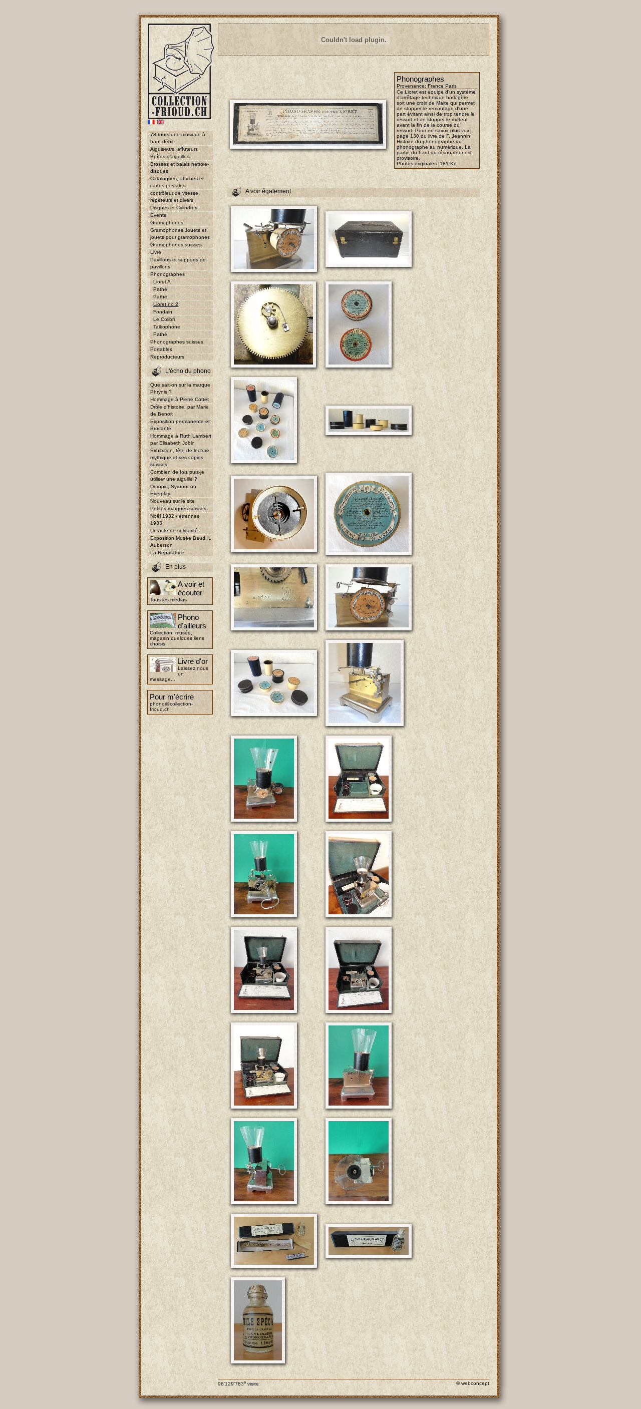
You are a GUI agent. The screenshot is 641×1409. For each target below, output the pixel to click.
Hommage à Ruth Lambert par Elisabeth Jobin (180, 439)
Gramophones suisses (176, 244)
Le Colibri (164, 319)
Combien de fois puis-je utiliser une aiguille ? (177, 475)
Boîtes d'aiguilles (169, 156)
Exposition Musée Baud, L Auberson (180, 541)
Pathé (160, 289)
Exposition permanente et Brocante (180, 425)
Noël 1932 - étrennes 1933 (174, 519)
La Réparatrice (167, 552)
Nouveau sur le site (172, 501)
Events (158, 215)
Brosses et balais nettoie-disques (179, 167)
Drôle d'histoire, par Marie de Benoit (179, 410)
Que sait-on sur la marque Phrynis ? (180, 388)
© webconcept (472, 1383)
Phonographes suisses (176, 341)
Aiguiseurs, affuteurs (174, 149)
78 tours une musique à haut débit (177, 138)
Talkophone (166, 326)
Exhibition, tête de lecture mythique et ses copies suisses (179, 457)
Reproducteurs (167, 357)
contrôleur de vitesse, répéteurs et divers (175, 196)
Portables (161, 349)
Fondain (162, 311)
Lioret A (162, 281)
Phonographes (167, 274)
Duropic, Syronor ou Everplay (173, 490)
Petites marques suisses (178, 508)
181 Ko (448, 163)
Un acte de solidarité (174, 530)
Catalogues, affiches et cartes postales (177, 182)
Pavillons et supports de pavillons (178, 263)
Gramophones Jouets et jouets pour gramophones (180, 233)
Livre (155, 252)
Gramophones (166, 222)
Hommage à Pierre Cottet (179, 399)
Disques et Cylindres (173, 207)
